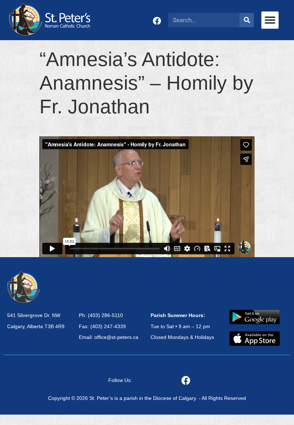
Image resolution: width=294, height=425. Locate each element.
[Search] (247, 20)
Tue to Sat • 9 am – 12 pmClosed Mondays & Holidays (182, 326)
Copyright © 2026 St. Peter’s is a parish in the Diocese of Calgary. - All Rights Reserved (147, 398)
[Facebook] (157, 21)
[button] (270, 20)
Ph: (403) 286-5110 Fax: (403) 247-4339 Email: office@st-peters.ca (108, 326)
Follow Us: (120, 380)
